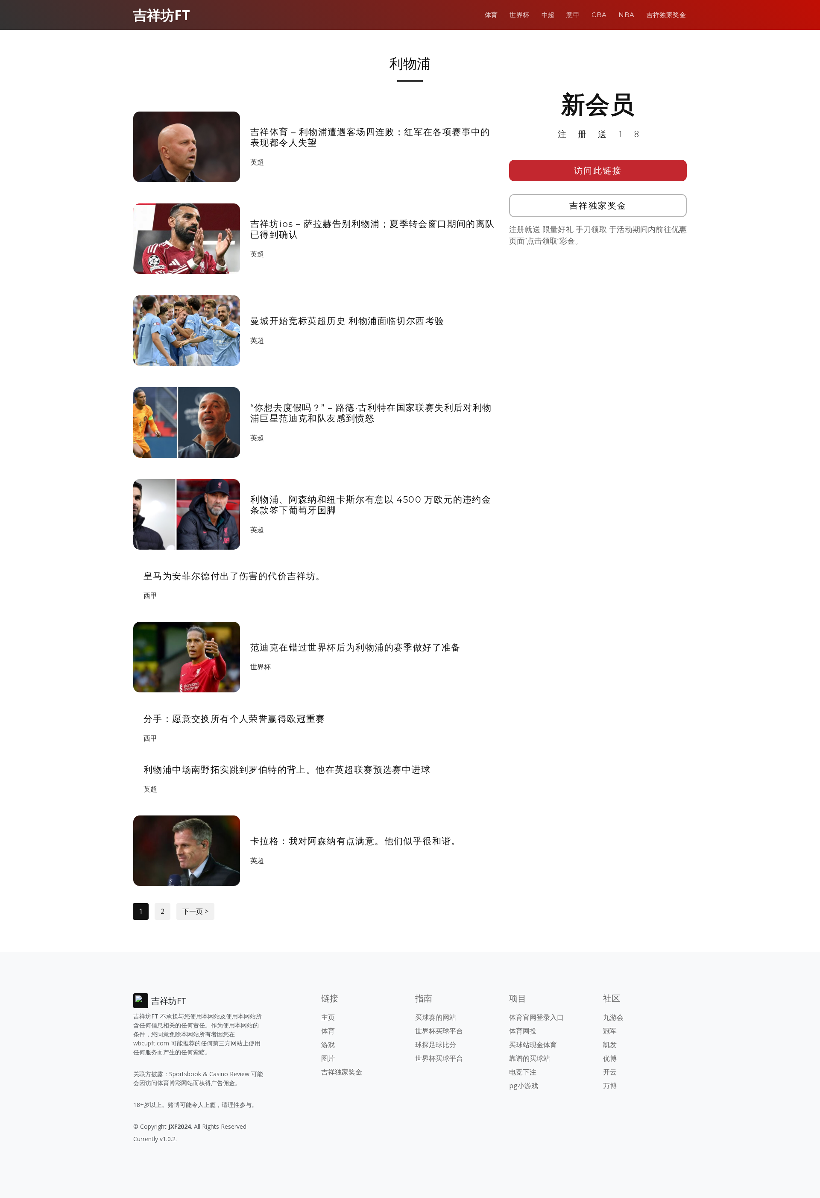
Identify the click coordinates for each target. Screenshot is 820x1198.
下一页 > (195, 911)
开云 (610, 1072)
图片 (328, 1058)
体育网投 (522, 1031)
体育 (491, 15)
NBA (626, 15)
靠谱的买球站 (529, 1058)
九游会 (613, 1017)
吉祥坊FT (161, 15)
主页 (328, 1017)
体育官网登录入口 (536, 1017)
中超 (548, 15)
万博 (610, 1085)
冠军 (610, 1031)
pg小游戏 (523, 1085)
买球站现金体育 (533, 1044)
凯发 (610, 1044)
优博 (610, 1058)
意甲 (573, 15)
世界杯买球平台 (439, 1031)
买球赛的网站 (435, 1017)
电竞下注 (522, 1072)
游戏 (328, 1044)
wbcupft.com (151, 1043)
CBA (599, 15)
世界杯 (519, 15)
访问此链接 (598, 170)
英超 (257, 162)
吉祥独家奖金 (666, 15)
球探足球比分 (435, 1044)
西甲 (150, 595)
